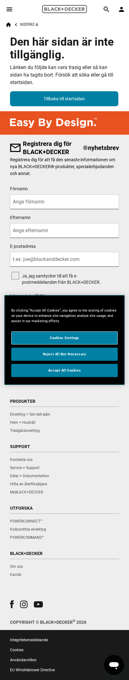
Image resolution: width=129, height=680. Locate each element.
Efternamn (20, 217)
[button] (12, 604)
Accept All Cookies (64, 370)
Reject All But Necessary (64, 354)
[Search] (106, 9)
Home (8, 25)
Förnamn (19, 188)
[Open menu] (9, 9)
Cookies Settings (64, 338)
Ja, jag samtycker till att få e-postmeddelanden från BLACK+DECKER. (61, 279)
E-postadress (23, 246)
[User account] (121, 9)
